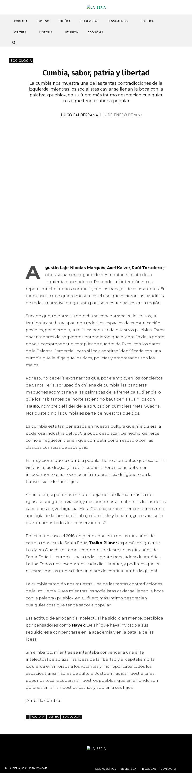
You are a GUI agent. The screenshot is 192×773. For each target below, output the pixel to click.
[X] (69, 128)
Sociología (72, 717)
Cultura (38, 717)
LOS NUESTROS (105, 769)
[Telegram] (101, 128)
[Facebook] (90, 128)
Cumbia (53, 717)
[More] (123, 128)
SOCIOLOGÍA (21, 61)
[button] (13, 42)
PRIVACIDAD (148, 769)
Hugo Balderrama (79, 115)
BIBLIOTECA (128, 769)
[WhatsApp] (79, 128)
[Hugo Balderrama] (55, 115)
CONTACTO (168, 769)
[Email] (112, 128)
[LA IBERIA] (96, 7)
